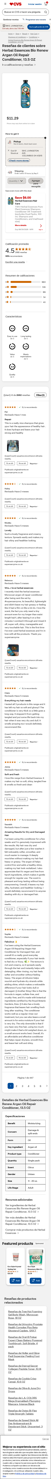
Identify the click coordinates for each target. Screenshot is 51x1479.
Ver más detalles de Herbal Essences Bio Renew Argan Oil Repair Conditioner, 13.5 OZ (22, 1220)
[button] (4, 1086)
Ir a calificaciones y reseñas (17, 64)
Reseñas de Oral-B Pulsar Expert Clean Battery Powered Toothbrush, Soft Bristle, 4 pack (25, 1341)
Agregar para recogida (35, 181)
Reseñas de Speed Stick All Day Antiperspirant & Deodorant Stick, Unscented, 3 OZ (25, 1425)
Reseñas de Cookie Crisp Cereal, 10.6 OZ (22, 1380)
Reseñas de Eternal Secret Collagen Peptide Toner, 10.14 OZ (24, 1369)
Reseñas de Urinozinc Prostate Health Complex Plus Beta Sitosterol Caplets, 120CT (25, 1327)
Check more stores (19, 160)
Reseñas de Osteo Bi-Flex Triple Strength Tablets (22, 1412)
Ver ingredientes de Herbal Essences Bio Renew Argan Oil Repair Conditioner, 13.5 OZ (22, 1208)
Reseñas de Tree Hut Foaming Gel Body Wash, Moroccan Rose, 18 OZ (25, 1314)
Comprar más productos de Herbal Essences (25, 1231)
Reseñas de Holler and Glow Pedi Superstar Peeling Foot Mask (24, 1356)
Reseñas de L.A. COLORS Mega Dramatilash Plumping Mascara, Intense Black (24, 1401)
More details (20, 225)
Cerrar (45, 1438)
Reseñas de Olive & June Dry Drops (24, 1390)
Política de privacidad (24, 1473)
